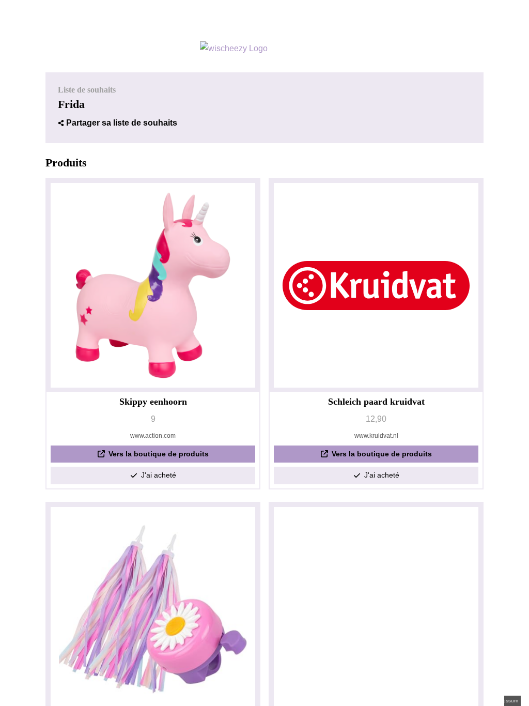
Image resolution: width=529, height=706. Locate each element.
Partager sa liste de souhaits (121, 122)
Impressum (505, 700)
